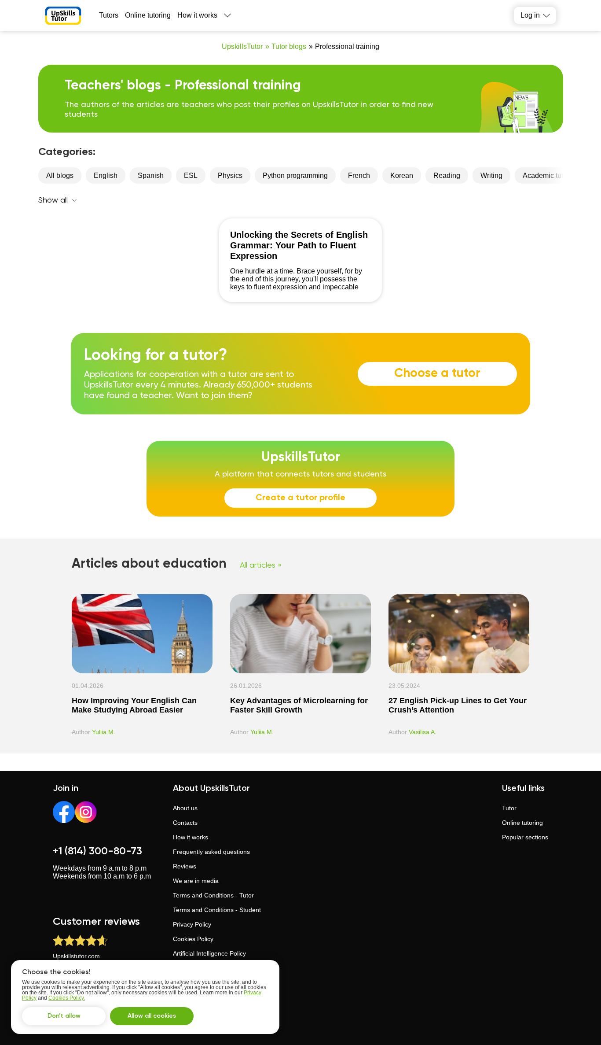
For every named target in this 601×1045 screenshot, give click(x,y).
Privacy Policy (192, 924)
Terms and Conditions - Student (217, 909)
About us (185, 808)
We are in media (196, 880)
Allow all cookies (152, 1016)
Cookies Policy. (66, 998)
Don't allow (64, 1016)
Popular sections (525, 837)
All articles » (261, 565)
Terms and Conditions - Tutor (213, 895)
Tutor (509, 808)
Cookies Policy (193, 938)
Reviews (184, 866)
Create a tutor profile (300, 498)
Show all (53, 200)
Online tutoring (148, 15)
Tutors (108, 15)
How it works (197, 15)
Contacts (185, 822)
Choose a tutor (437, 373)
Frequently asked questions (211, 851)
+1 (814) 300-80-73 (97, 851)
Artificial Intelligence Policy (209, 953)
